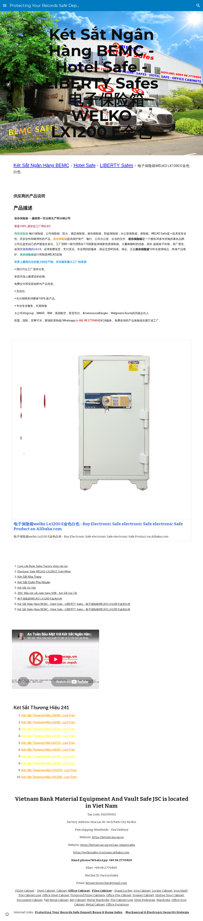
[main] (101, 83)
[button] (5, 5)
